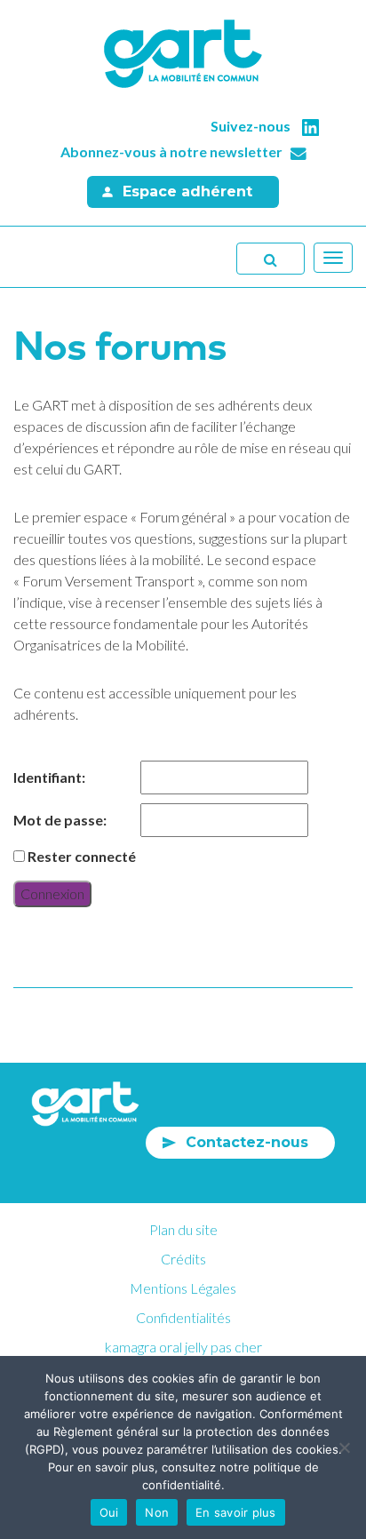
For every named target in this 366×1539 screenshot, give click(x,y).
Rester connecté (82, 856)
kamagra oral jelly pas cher (183, 1346)
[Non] (344, 1447)
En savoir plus (235, 1512)
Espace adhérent (187, 191)
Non (157, 1512)
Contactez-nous (247, 1142)
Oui (109, 1512)
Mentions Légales (183, 1288)
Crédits (183, 1258)
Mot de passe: (60, 819)
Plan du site (183, 1229)
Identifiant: (49, 777)
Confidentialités (183, 1317)
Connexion (52, 893)
